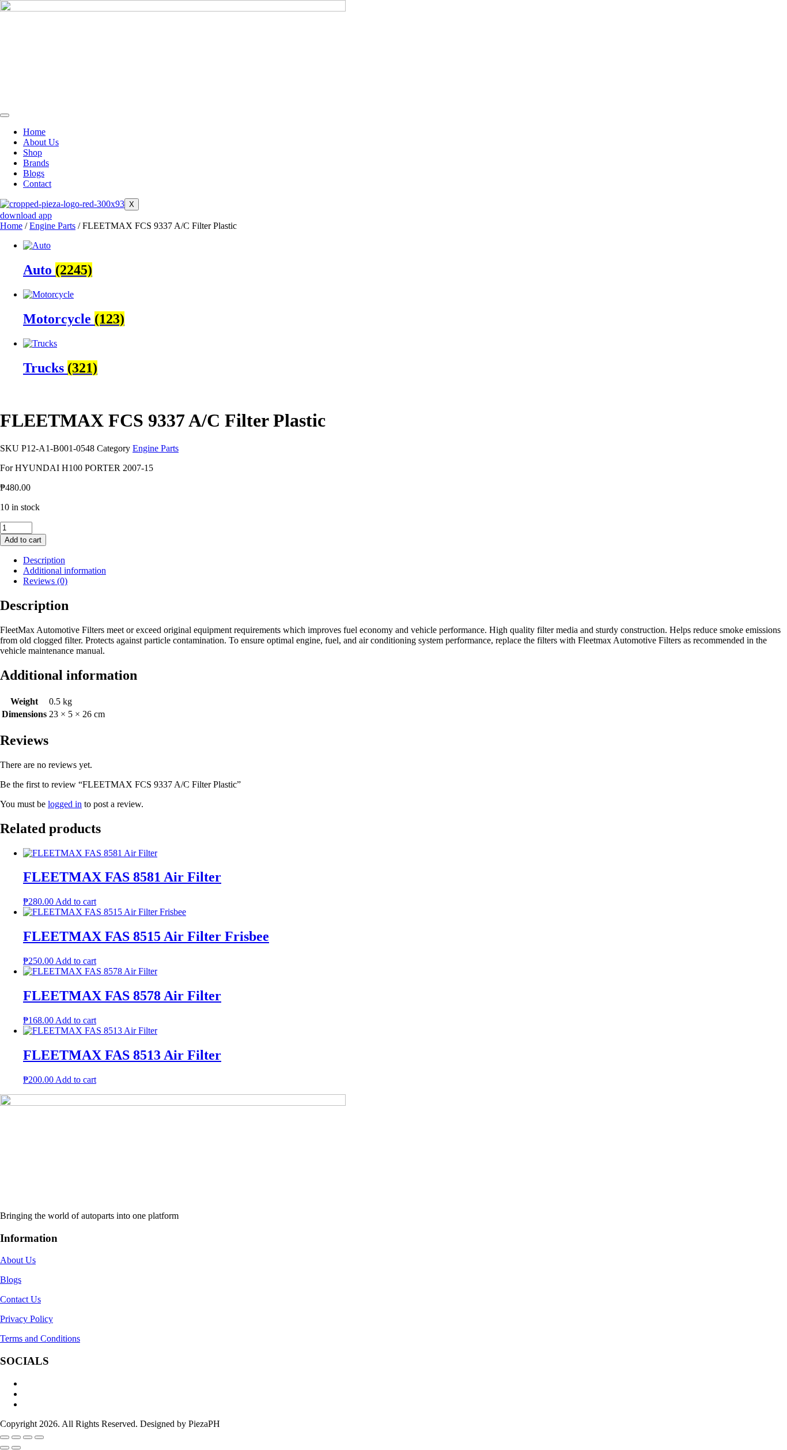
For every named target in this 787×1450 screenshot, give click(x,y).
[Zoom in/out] (4, 1437)
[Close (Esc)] (39, 1437)
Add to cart (23, 540)
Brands (36, 163)
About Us (41, 142)
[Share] (27, 1437)
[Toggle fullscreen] (16, 1437)
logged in (65, 804)
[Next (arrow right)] (16, 1447)
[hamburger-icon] (4, 115)
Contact (37, 184)
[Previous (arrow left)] (4, 1447)
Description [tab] (44, 560)
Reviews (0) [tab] (45, 581)
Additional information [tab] (64, 570)
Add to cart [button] (75, 901)
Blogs (33, 173)
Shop (32, 152)
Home (34, 132)
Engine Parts (52, 226)
